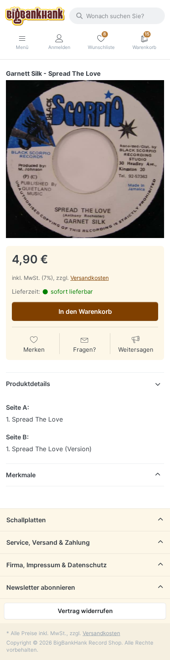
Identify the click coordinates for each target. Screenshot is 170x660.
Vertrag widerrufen (85, 611)
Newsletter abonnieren (40, 587)
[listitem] (85, 159)
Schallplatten (26, 520)
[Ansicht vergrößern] (85, 159)
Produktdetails (28, 384)
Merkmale (21, 475)
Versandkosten (89, 277)
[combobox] (117, 16)
